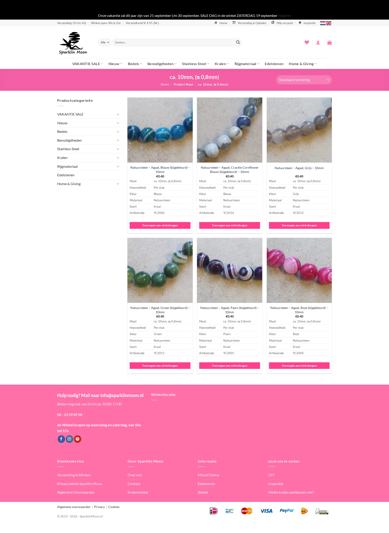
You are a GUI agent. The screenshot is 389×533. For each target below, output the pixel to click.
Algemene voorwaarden (73, 507)
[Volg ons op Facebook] (61, 439)
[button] (318, 42)
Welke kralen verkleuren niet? (291, 492)
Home (165, 84)
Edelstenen (274, 63)
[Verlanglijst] (307, 42)
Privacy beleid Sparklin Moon (79, 483)
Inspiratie (275, 483)
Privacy (99, 507)
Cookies (114, 507)
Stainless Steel (194, 63)
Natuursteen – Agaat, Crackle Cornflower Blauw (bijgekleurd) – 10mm (230, 170)
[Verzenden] (238, 42)
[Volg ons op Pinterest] (77, 439)
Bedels (133, 63)
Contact (134, 483)
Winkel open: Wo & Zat (106, 23)
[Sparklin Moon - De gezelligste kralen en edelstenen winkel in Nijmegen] (74, 42)
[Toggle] (118, 114)
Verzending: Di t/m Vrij (71, 23)
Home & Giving (301, 63)
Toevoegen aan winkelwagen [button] (160, 225)
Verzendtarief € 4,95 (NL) (142, 23)
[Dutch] (323, 23)
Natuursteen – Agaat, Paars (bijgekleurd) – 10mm (229, 310)
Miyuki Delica (208, 475)
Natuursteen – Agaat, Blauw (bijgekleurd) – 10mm (160, 170)
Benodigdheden (160, 63)
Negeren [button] (284, 15)
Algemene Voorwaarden (76, 492)
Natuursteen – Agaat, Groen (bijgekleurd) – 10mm (160, 310)
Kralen (220, 63)
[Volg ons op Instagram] (69, 439)
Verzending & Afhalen (74, 475)
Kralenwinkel (138, 492)
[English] (329, 23)
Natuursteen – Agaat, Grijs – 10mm (299, 168)
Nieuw (114, 63)
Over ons (135, 475)
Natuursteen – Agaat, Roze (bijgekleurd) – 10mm (299, 310)
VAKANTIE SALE (86, 63)
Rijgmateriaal (245, 63)
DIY (271, 475)
